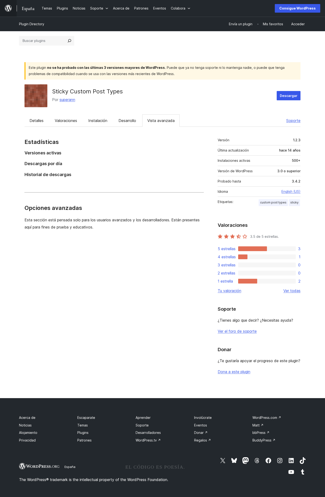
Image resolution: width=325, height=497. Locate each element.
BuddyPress (264, 440)
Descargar (288, 96)
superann (67, 99)
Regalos (202, 440)
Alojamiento (28, 433)
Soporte (293, 120)
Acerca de (27, 418)
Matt (258, 425)
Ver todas (291, 290)
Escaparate (86, 418)
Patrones (84, 440)
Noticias (25, 425)
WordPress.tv (148, 440)
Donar (201, 433)
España (69, 467)
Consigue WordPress (297, 8)
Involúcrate (203, 418)
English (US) (290, 191)
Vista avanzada (161, 120)
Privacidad (27, 440)
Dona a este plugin (234, 371)
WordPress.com (266, 418)
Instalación (97, 120)
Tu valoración (229, 290)
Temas (82, 425)
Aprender (143, 418)
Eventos (200, 425)
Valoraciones (66, 120)
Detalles (37, 120)
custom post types (273, 202)
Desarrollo (127, 120)
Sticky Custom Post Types (87, 91)
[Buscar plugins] (69, 41)
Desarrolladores (148, 433)
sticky (294, 202)
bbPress (261, 433)
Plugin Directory (31, 24)
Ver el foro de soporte (237, 331)
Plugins (83, 433)
